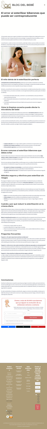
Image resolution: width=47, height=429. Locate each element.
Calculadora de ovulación (19, 382)
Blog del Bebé (23, 4)
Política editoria (28, 381)
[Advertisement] (23, 27)
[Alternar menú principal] (44, 5)
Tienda (28, 375)
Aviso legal (28, 386)
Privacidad (28, 388)
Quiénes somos (28, 377)
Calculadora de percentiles (19, 385)
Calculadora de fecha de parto (19, 378)
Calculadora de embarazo (19, 371)
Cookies (28, 391)
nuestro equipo (9, 400)
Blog (28, 372)
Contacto (28, 383)
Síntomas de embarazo (18, 388)
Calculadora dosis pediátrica (19, 375)
